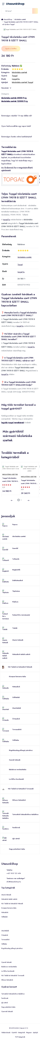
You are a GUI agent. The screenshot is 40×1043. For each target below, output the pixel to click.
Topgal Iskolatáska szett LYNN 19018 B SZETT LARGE (28, 482)
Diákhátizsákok (17, 580)
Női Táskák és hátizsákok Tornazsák (21, 789)
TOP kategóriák (20, 1037)
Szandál (15, 548)
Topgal (20, 264)
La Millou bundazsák (16, 779)
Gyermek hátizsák (7, 1011)
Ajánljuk (35, 1032)
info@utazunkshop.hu (14, 881)
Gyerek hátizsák (14, 760)
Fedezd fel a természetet (21, 615)
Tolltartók (15, 559)
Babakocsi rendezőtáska (17, 769)
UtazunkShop (15, 4)
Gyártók (14, 1032)
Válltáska (15, 740)
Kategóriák (21, 1032)
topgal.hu (6, 219)
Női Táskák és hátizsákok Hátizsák (20, 667)
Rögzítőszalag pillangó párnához (21, 750)
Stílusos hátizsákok (19, 800)
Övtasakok (16, 719)
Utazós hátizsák (17, 640)
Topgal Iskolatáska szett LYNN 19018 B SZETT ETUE (10, 480)
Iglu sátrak (16, 838)
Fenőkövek (16, 827)
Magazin (29, 1032)
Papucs (14, 524)
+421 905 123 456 (14, 873)
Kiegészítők (16, 570)
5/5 (3, 487)
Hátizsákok (16, 687)
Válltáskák (16, 697)
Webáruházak (5, 1032)
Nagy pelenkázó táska (17, 849)
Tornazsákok (16, 729)
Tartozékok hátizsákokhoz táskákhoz (25, 814)
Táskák (14, 628)
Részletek (5, 88)
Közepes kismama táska (17, 676)
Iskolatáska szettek (24, 257)
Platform (15, 602)
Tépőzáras (16, 591)
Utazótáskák (16, 708)
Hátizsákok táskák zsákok (21, 654)
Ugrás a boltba (10, 48)
